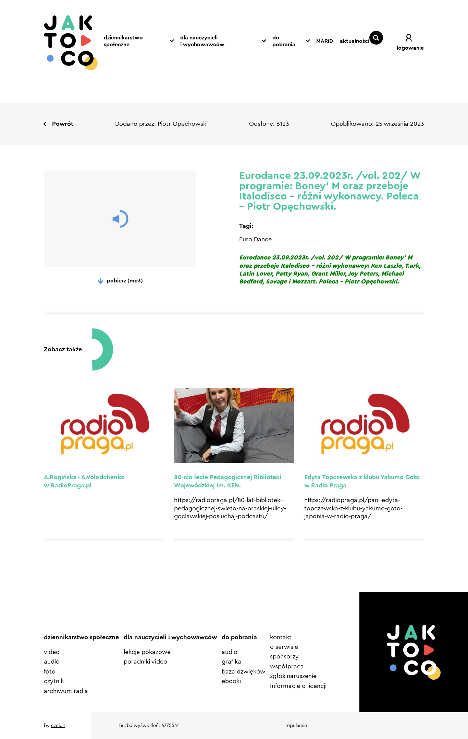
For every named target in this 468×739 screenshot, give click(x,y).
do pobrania (283, 41)
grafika (231, 661)
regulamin (296, 725)
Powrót (62, 124)
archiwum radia (66, 691)
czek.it (58, 725)
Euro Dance (255, 239)
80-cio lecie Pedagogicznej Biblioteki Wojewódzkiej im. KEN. (227, 481)
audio (52, 661)
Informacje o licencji (298, 686)
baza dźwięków (243, 671)
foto (50, 671)
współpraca (287, 666)
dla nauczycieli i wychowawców (202, 41)
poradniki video (145, 661)
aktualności (354, 41)
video (52, 652)
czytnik (54, 681)
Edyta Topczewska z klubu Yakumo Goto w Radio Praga (362, 481)
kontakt (281, 637)
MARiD (324, 41)
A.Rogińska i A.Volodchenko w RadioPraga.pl (84, 481)
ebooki (231, 681)
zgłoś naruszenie (293, 676)
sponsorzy (284, 656)
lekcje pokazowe (147, 652)
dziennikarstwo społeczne (123, 41)
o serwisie (284, 647)
